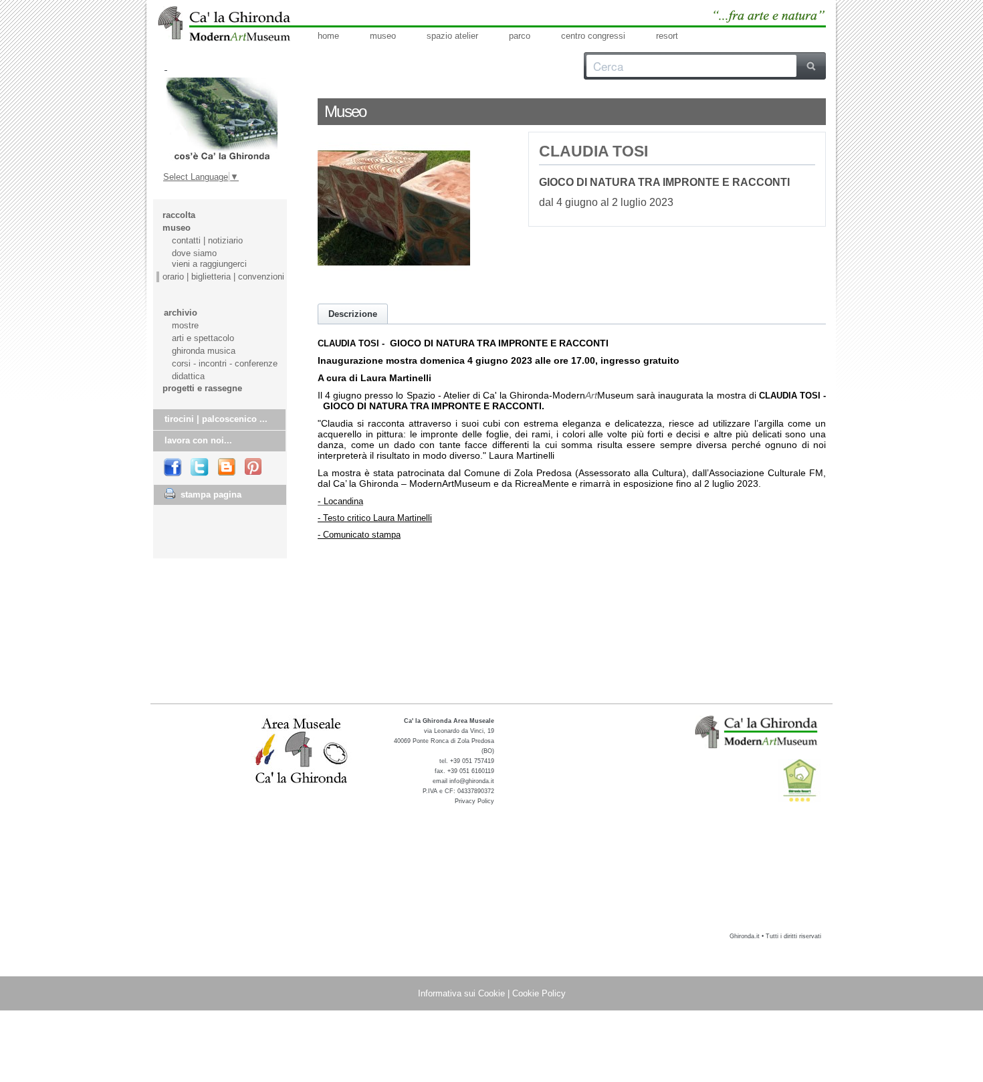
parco (519, 36)
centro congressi (593, 36)
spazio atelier (452, 36)
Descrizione (352, 314)
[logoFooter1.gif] (757, 731)
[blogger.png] (227, 467)
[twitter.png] (200, 467)
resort (667, 36)
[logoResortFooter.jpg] (799, 780)
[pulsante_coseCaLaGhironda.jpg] (221, 119)
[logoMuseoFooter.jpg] (302, 751)
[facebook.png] (173, 467)
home (328, 36)
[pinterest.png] (254, 467)
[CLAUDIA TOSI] (394, 281)
